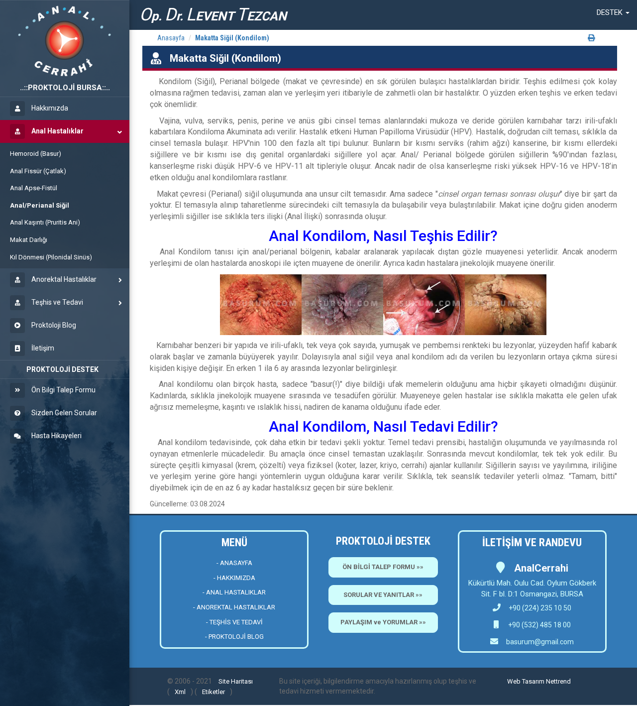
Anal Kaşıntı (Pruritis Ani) (45, 222)
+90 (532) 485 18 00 (539, 625)
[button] (613, 12)
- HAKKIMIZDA (234, 578)
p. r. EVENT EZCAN (213, 14)
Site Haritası (235, 681)
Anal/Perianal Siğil (39, 205)
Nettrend (558, 681)
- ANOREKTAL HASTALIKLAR (234, 607)
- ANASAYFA (234, 563)
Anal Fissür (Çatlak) (38, 171)
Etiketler (213, 692)
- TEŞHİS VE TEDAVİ (234, 622)
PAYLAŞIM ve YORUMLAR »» (383, 622)
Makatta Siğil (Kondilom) (232, 38)
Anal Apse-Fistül (33, 188)
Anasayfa (171, 38)
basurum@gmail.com (540, 642)
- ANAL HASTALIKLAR (234, 592)
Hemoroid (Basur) (35, 153)
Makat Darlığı (28, 239)
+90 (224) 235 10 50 (540, 608)
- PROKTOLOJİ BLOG (234, 636)
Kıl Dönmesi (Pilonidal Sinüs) (51, 257)
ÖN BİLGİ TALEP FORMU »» (383, 567)
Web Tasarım (525, 681)
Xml (180, 692)
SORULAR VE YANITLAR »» (383, 594)
